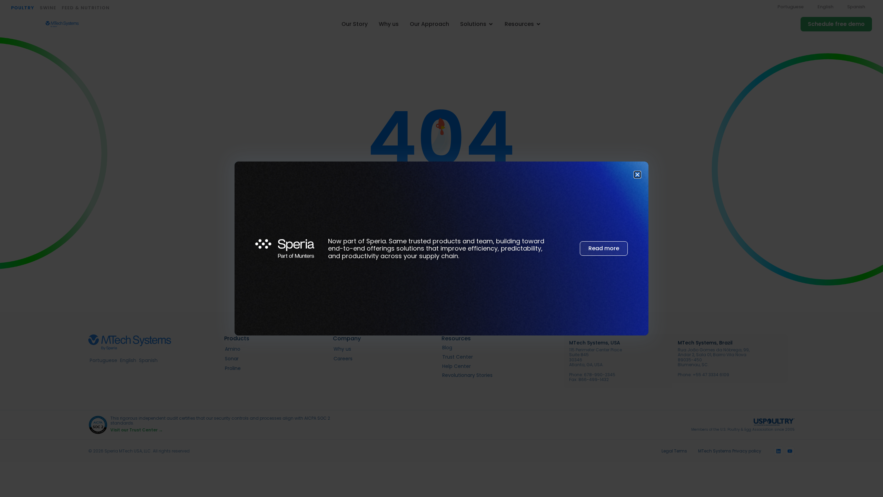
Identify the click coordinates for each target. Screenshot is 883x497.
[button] (637, 174)
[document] (441, 248)
